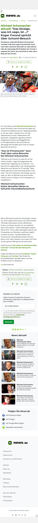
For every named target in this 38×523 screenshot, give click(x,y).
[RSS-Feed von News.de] (25, 515)
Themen (6, 483)
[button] (19, 62)
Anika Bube (13, 57)
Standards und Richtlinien (12, 459)
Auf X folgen (10, 419)
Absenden (8, 322)
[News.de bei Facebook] (19, 515)
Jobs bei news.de (9, 493)
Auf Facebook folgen (13, 415)
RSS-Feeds (7, 479)
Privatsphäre (8, 500)
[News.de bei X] (22, 515)
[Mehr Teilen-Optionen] (25, 67)
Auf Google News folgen (14, 423)
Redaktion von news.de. (22, 275)
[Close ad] (1, 11)
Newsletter (7, 473)
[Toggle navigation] (35, 15)
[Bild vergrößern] (36, 72)
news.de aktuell (28, 270)
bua (2, 265)
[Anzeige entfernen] (36, 516)
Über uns (6, 469)
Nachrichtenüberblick (11, 487)
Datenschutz (7, 455)
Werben (6, 465)
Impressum (7, 451)
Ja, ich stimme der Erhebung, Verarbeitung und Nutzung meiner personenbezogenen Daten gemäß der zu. (18, 314)
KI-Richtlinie (7, 497)
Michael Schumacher (16, 270)
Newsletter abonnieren (14, 427)
